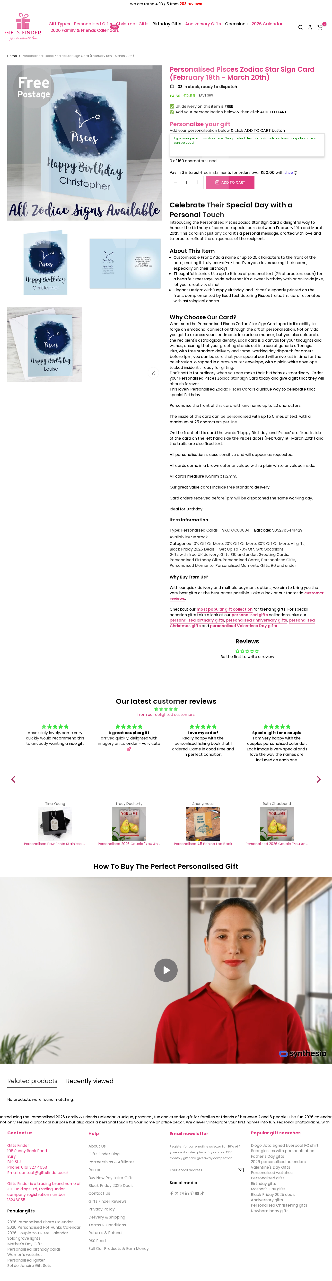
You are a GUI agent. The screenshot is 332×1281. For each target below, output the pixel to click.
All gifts (298, 543)
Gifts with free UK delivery (194, 554)
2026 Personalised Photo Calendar (40, 1222)
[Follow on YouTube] (197, 1193)
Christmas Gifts (132, 24)
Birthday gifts (263, 1183)
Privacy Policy (101, 1209)
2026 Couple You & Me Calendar (37, 1233)
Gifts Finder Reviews (107, 1201)
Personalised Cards (199, 530)
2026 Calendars (268, 24)
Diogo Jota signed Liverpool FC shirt (285, 1145)
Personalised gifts (267, 1178)
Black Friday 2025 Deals (110, 1185)
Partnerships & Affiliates (111, 1162)
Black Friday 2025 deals (273, 1194)
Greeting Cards (273, 554)
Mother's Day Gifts (25, 1244)
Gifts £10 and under (238, 554)
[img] (166, 709)
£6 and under (283, 565)
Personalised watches (272, 1172)
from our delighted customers (166, 714)
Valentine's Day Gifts (270, 1167)
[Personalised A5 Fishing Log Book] (203, 824)
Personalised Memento (192, 565)
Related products (32, 1081)
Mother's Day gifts (268, 1189)
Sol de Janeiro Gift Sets (29, 1265)
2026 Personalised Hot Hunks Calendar (44, 1227)
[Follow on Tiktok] (202, 1193)
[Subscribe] (235, 1170)
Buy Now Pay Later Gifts (110, 1178)
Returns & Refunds (105, 1233)
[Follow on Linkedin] (187, 1193)
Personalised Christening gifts (279, 1205)
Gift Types (59, 24)
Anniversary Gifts (203, 24)
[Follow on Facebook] (172, 1193)
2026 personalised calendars (278, 1162)
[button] (14, 779)
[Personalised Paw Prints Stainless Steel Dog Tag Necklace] (55, 824)
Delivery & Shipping (106, 1217)
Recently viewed (90, 1081)
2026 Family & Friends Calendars (85, 30)
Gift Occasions (270, 549)
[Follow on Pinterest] (192, 1193)
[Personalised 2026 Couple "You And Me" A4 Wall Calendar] (129, 824)
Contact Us (99, 1193)
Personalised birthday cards (34, 1249)
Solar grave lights (23, 1238)
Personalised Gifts (93, 24)
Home (12, 56)
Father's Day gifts (267, 1156)
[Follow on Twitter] (177, 1193)
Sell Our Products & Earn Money (118, 1249)
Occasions (236, 24)
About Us (97, 1146)
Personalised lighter (26, 1260)
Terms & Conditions (107, 1225)
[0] (320, 27)
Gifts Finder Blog (104, 1154)
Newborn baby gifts (269, 1211)
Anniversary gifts (267, 1200)
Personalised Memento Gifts (242, 565)
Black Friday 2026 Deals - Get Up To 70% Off (212, 549)
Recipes (96, 1170)
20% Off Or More (240, 543)
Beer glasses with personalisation (282, 1151)
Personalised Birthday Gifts (195, 560)
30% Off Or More (273, 543)
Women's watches (25, 1255)
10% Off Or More (207, 543)
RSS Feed (97, 1241)
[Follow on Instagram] (182, 1193)
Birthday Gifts (167, 24)
